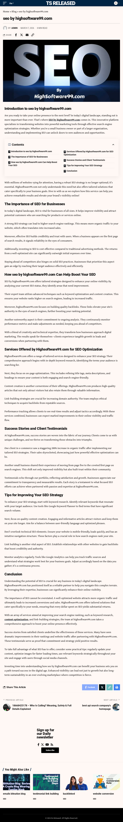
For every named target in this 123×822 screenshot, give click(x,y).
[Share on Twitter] (21, 35)
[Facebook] (38, 744)
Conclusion (72, 171)
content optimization (16, 619)
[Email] (27, 35)
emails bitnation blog (14, 793)
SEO (4, 799)
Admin (14, 28)
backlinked (69, 793)
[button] (50, 750)
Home (6, 11)
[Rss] (52, 744)
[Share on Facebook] (15, 35)
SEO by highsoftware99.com (64, 120)
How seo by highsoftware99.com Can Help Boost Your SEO (32, 163)
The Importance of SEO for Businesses (29, 157)
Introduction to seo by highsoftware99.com (31, 151)
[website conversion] (106, 782)
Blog (14, 11)
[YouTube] (47, 744)
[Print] (117, 687)
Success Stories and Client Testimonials (86, 160)
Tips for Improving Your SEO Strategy (84, 165)
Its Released (60, 3)
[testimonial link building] (46, 782)
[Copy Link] (32, 35)
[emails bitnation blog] (16, 782)
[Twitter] (42, 744)
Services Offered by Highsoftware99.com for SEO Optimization (88, 153)
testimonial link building (46, 793)
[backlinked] (76, 782)
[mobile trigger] (5, 3)
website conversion (103, 793)
